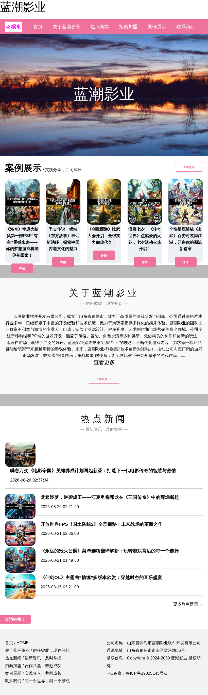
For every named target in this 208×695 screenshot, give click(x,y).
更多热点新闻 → (188, 604)
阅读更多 (189, 167)
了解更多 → (104, 378)
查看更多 (104, 362)
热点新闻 (100, 26)
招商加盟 (128, 26)
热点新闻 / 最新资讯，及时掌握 (33, 658)
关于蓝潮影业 (66, 26)
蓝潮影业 (23, 6)
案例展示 (157, 26)
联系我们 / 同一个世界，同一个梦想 (37, 681)
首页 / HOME (17, 643)
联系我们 (185, 26)
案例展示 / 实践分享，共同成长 (33, 673)
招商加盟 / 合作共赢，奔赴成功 (33, 666)
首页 (38, 26)
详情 (22, 268)
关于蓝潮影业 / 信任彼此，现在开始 (37, 650)
